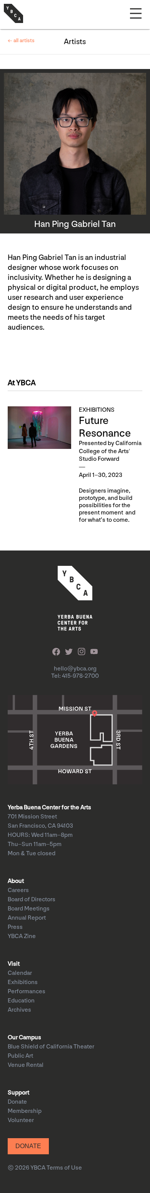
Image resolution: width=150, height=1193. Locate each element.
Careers (18, 890)
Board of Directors (31, 899)
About (16, 881)
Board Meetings (29, 908)
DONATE (28, 1146)
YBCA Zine (22, 936)
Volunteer (21, 1120)
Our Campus (24, 1037)
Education (21, 1000)
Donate (17, 1102)
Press (15, 927)
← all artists (21, 40)
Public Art (20, 1056)
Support (18, 1092)
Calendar (20, 973)
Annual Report (27, 918)
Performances (26, 991)
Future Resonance (105, 427)
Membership (25, 1111)
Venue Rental (25, 1065)
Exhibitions (23, 982)
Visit (14, 964)
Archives (19, 1010)
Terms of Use (64, 1168)
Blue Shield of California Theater (51, 1046)
